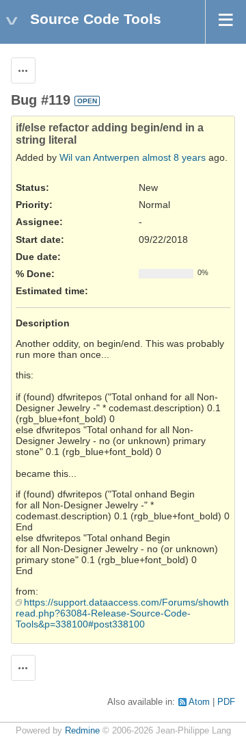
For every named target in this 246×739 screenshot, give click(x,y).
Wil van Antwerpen (99, 157)
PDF (226, 702)
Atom (199, 702)
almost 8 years (174, 157)
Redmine (82, 731)
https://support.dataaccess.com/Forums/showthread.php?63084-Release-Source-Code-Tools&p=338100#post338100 (122, 613)
